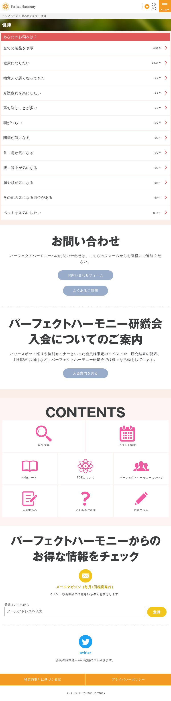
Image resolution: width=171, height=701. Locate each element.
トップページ (10, 15)
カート (149, 6)
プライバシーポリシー (128, 679)
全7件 (82, 93)
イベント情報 (127, 436)
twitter (85, 648)
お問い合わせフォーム (85, 275)
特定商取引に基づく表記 (42, 679)
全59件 (82, 48)
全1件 (82, 197)
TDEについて (85, 468)
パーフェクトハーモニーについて (141, 468)
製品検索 (43, 436)
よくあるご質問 (85, 290)
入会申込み (29, 501)
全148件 (82, 63)
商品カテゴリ (30, 15)
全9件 (82, 108)
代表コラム (141, 501)
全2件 (82, 78)
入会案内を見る (85, 373)
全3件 (82, 123)
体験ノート (29, 468)
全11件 (82, 213)
